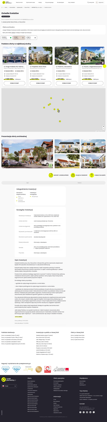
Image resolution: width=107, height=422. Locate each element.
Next (105, 67)
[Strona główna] (2, 7)
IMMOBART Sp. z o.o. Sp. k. (28, 19)
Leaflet (97, 131)
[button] (24, 56)
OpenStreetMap (102, 131)
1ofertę (13, 32)
